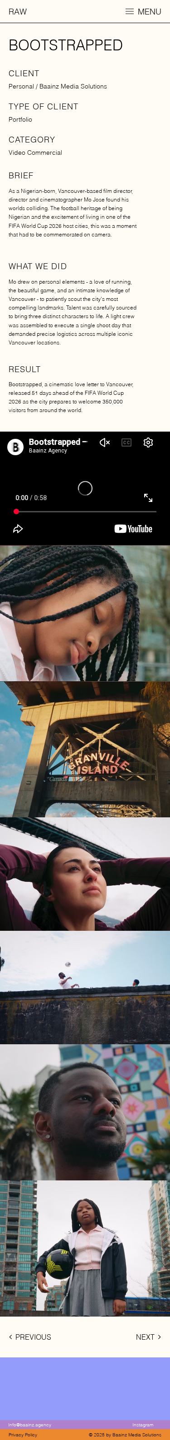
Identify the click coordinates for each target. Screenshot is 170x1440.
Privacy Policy (23, 1435)
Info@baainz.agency (29, 1425)
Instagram (142, 1425)
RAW (18, 11)
